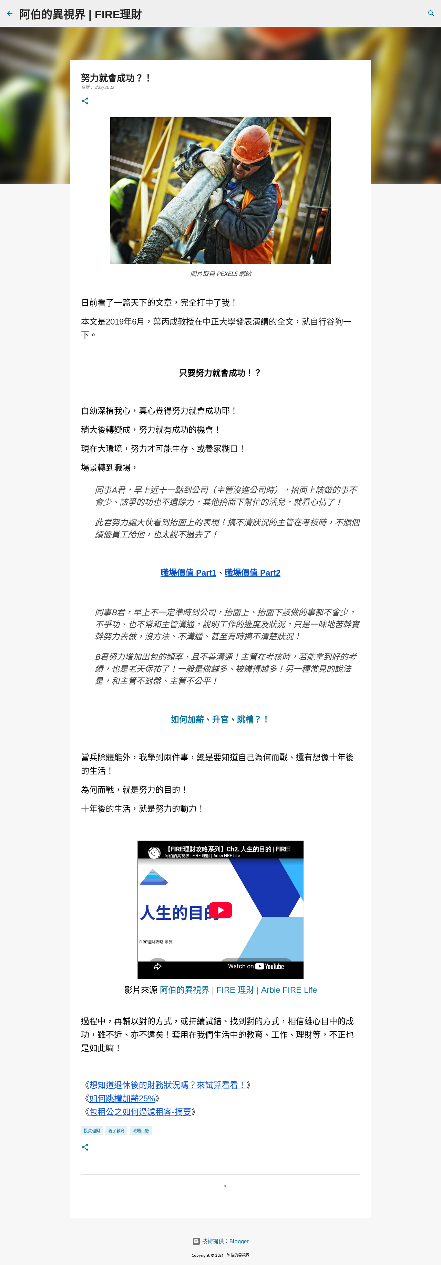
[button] (85, 101)
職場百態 (141, 1131)
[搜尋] (151, 13)
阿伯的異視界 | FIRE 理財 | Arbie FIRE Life (238, 990)
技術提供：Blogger (225, 1241)
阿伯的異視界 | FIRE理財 (80, 14)
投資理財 (92, 1131)
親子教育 (116, 1131)
